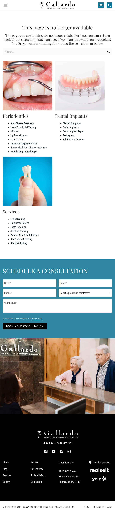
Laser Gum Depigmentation (23, 143)
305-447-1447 (73, 481)
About (6, 462)
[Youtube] (53, 451)
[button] (6, 5)
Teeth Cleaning (17, 219)
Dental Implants (70, 127)
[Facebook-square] (46, 451)
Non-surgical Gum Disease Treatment (28, 147)
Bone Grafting (17, 139)
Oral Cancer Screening (21, 239)
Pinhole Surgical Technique (23, 151)
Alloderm (14, 131)
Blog (5, 468)
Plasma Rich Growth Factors (24, 235)
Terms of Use (37, 318)
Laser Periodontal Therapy (23, 127)
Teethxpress (68, 135)
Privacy (97, 507)
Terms (87, 507)
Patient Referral (38, 475)
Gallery (6, 481)
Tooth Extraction (18, 227)
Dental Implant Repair (73, 131)
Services (7, 475)
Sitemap (108, 507)
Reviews (35, 462)
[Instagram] (69, 451)
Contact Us (36, 481)
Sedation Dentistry (19, 231)
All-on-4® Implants (72, 123)
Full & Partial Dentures (74, 139)
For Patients (37, 468)
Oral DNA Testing (18, 243)
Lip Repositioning (19, 135)
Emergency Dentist (19, 222)
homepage (37, 39)
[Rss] (61, 451)
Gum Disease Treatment (22, 123)
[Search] (108, 51)
